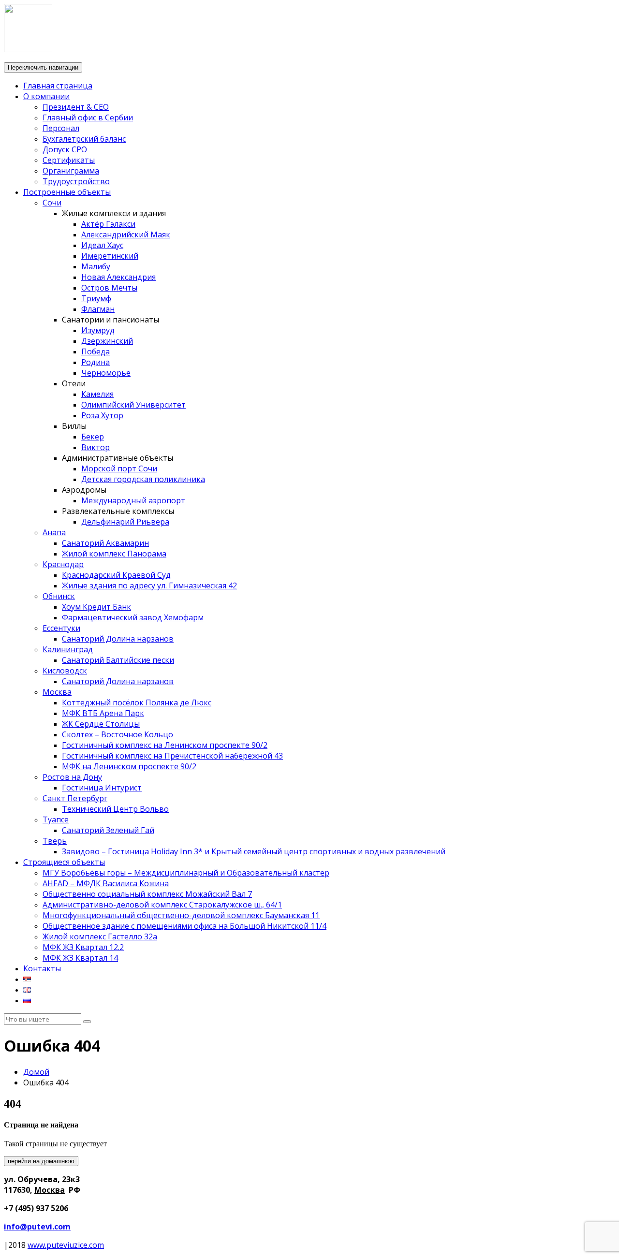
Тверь (55, 840)
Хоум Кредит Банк (96, 606)
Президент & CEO (76, 107)
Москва (57, 692)
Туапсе (56, 819)
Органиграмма (71, 170)
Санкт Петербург (75, 798)
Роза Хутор (102, 415)
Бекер (92, 436)
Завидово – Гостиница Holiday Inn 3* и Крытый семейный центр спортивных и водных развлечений (253, 851)
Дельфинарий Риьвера (125, 521)
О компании (46, 96)
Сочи (52, 202)
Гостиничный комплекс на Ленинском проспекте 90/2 (164, 745)
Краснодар (63, 564)
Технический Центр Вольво (115, 809)
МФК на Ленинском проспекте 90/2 (129, 766)
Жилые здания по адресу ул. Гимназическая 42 (149, 585)
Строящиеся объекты (64, 862)
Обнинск (59, 596)
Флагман (98, 309)
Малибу (95, 266)
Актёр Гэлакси (108, 224)
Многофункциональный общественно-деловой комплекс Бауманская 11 (181, 915)
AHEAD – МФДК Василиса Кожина (106, 883)
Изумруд (98, 330)
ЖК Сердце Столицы (101, 723)
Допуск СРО (65, 149)
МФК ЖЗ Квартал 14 (80, 957)
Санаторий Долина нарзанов (118, 638)
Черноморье (106, 372)
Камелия (97, 394)
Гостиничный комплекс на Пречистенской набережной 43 (172, 755)
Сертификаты (69, 160)
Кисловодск (65, 670)
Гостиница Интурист (102, 787)
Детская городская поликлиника (143, 479)
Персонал (61, 128)
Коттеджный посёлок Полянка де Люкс (136, 702)
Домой (36, 1072)
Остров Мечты (109, 287)
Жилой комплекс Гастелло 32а (100, 936)
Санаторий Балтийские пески (118, 660)
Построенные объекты (67, 192)
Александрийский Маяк (125, 234)
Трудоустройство (76, 181)
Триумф (96, 298)
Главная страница (57, 85)
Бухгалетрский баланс (84, 138)
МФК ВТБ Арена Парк (103, 713)
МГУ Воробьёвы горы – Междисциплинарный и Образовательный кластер (186, 872)
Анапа (54, 532)
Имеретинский (109, 255)
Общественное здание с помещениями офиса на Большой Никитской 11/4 (184, 926)
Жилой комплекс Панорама (114, 553)
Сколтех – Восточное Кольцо (117, 734)
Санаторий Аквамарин (105, 543)
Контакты (42, 968)
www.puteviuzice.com (66, 1245)
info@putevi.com (37, 1226)
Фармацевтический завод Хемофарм (133, 617)
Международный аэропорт (133, 500)
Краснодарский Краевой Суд (116, 575)
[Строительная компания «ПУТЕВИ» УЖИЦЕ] (28, 49)
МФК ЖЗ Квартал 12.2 (83, 947)
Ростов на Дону (72, 777)
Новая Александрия (118, 277)
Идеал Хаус (102, 245)
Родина (95, 362)
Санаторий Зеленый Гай (108, 830)
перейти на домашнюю (41, 1161)
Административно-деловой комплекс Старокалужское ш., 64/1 (162, 904)
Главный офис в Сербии (88, 117)
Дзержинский (107, 341)
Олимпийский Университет (133, 404)
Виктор (95, 447)
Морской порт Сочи (119, 468)
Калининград (68, 649)
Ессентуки (61, 628)
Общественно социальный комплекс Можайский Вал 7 (147, 894)
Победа (95, 351)
